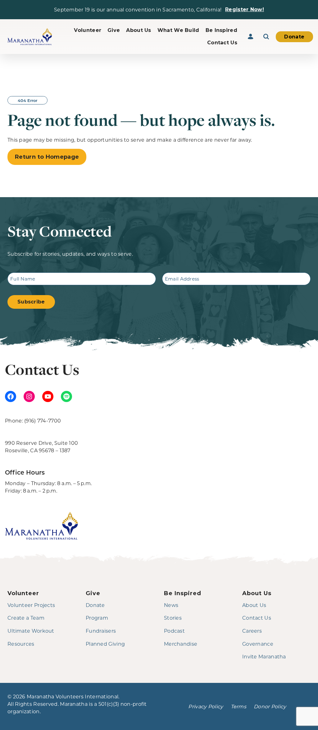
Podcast (174, 630)
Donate (294, 37)
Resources (20, 643)
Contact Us (222, 43)
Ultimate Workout (30, 630)
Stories (173, 617)
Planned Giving (105, 643)
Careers (252, 630)
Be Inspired (221, 30)
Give (113, 30)
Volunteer (87, 30)
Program (97, 617)
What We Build (178, 30)
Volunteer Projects (31, 605)
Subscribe (31, 302)
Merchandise (180, 643)
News (171, 605)
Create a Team (25, 617)
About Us (138, 30)
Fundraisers (101, 630)
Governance (257, 643)
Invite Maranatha (264, 656)
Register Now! (244, 9)
